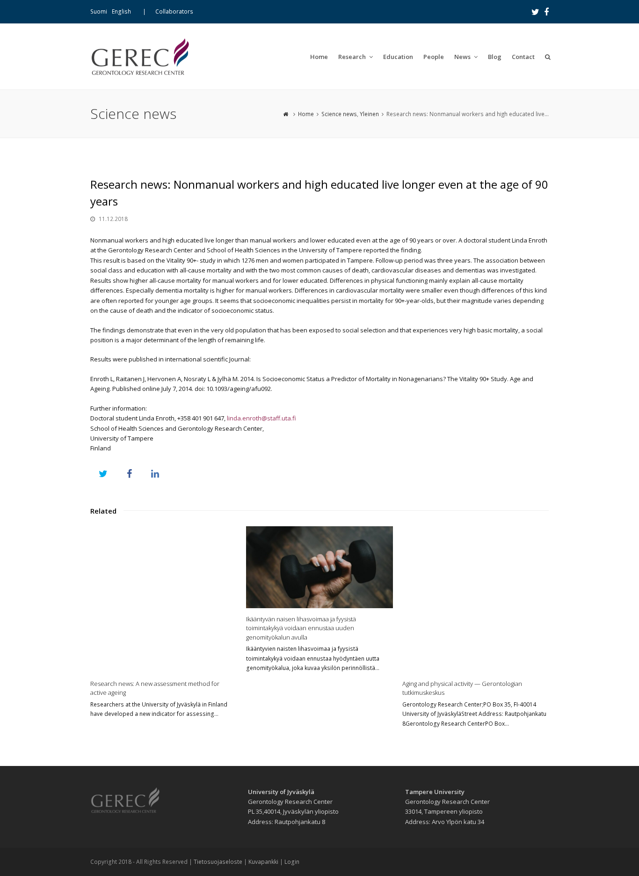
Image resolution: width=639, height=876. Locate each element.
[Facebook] (546, 12)
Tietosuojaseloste (218, 862)
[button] (103, 473)
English (121, 11)
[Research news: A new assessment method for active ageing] (163, 599)
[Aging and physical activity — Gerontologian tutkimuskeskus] (475, 599)
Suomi (98, 11)
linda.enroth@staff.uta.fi (261, 418)
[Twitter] (535, 12)
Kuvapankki (263, 862)
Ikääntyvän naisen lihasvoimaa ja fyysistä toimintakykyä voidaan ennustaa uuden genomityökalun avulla (301, 628)
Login (291, 862)
